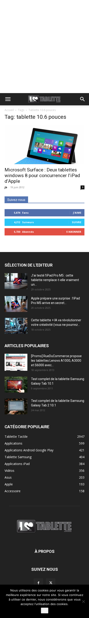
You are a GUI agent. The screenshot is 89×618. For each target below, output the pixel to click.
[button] (7, 99)
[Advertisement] (44, 46)
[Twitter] (50, 583)
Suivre (76, 222)
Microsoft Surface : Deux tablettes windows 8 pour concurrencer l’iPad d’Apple (42, 175)
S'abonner (73, 231)
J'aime (77, 212)
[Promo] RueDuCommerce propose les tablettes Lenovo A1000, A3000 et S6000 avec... (56, 360)
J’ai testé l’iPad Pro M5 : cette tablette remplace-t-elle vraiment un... (55, 280)
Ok (45, 610)
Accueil (9, 110)
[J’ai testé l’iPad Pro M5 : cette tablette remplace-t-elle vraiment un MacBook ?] (16, 281)
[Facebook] (38, 583)
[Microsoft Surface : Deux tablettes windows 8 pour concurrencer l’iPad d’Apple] (44, 144)
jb (6, 187)
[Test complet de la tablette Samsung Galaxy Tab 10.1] (16, 385)
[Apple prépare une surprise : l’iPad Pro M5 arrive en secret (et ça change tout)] (16, 304)
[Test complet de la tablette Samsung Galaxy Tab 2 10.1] (16, 406)
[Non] (83, 601)
